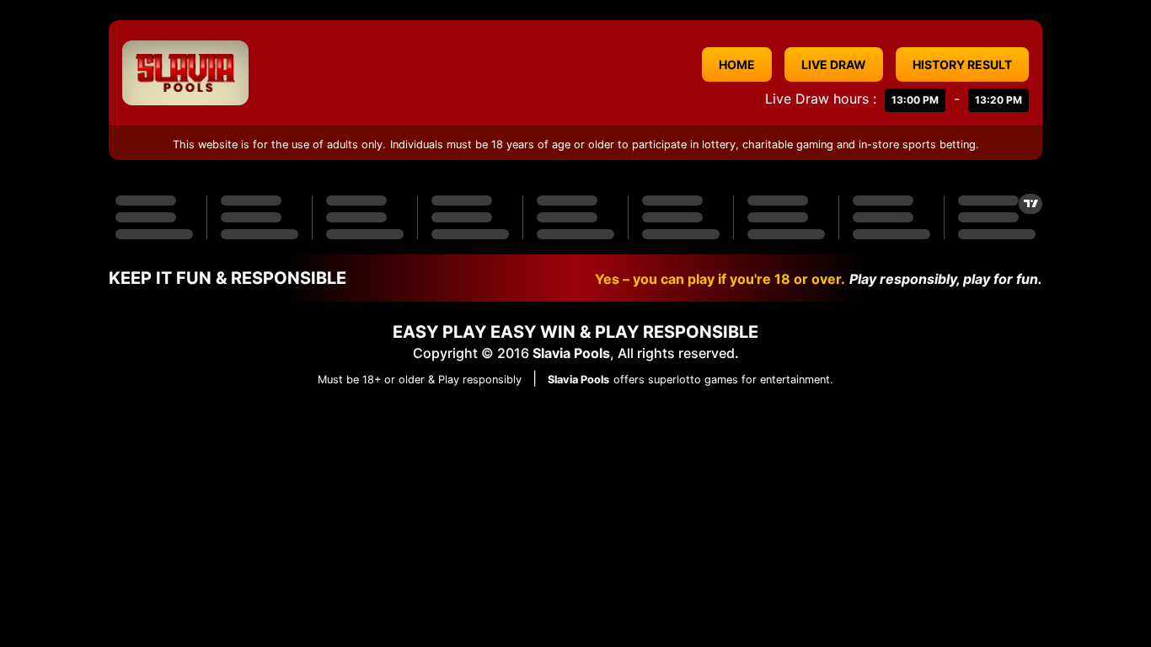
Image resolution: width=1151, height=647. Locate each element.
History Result (962, 64)
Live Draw (833, 64)
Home (737, 64)
